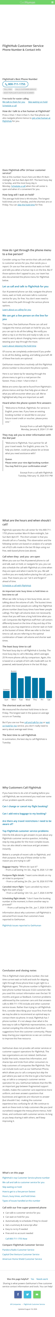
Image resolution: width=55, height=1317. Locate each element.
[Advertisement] (27, 145)
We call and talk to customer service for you (23, 1182)
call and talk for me (33, 722)
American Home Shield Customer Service (22, 1259)
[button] (52, 2)
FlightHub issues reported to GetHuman (21, 925)
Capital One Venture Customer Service (20, 1254)
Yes (32, 1279)
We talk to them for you (13, 102)
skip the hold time (26, 204)
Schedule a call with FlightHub (16, 585)
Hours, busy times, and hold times (18, 1196)
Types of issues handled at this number (21, 1200)
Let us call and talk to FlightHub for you (25, 286)
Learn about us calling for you (16, 309)
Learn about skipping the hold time (19, 346)
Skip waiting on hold (37, 102)
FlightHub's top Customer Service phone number (26, 1177)
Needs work (42, 1279)
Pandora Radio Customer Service (18, 1249)
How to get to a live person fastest (18, 1191)
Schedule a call (9, 105)
